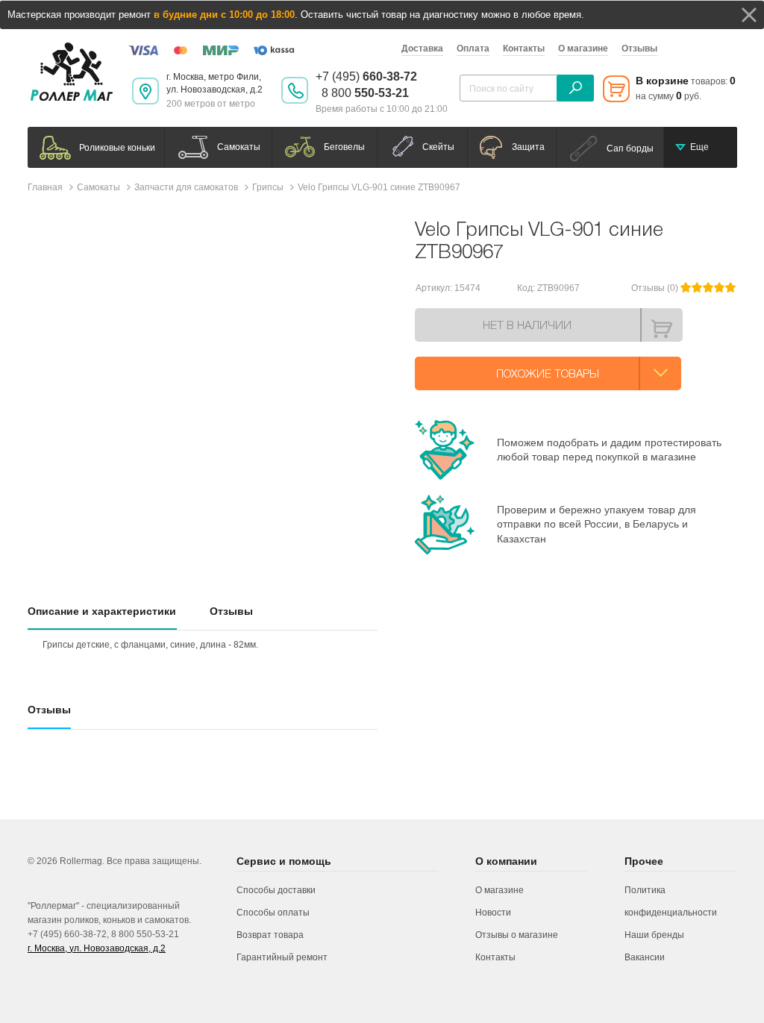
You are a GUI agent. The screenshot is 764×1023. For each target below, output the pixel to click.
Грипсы (268, 187)
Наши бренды (654, 935)
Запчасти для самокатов (186, 187)
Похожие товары (547, 373)
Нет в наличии (527, 324)
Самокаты (98, 187)
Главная (45, 187)
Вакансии (644, 957)
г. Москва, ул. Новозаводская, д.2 (97, 948)
